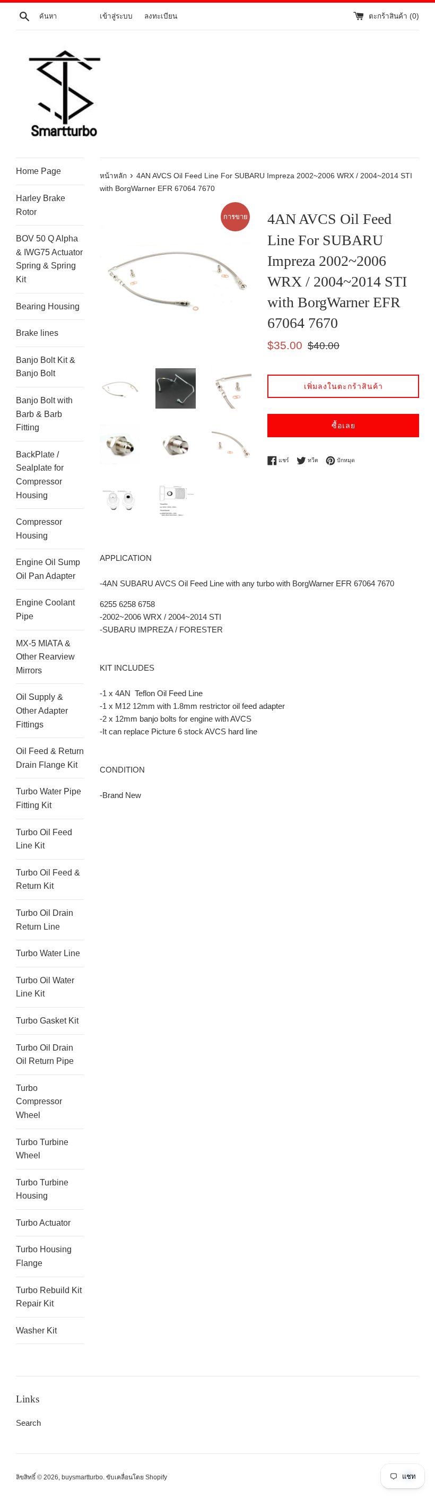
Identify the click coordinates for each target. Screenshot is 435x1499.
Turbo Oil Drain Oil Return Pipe (45, 1054)
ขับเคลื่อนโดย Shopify (136, 1477)
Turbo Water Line (48, 953)
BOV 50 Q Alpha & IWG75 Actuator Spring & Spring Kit (49, 259)
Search (28, 1422)
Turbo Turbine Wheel (42, 1149)
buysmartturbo (82, 1477)
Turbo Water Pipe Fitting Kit (48, 798)
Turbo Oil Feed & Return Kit (48, 879)
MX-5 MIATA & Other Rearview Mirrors (45, 657)
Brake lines (37, 332)
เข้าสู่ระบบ (116, 16)
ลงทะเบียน (160, 16)
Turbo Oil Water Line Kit (45, 987)
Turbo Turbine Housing (42, 1189)
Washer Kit (36, 1330)
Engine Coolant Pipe (45, 609)
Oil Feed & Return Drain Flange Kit (50, 758)
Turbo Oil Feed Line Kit (44, 839)
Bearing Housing (48, 306)
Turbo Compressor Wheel (39, 1102)
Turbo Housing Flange (44, 1256)
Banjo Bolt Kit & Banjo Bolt (45, 367)
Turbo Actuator (43, 1222)
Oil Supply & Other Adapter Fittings (42, 710)
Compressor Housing (39, 528)
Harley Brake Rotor (40, 205)
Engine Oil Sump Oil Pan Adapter (48, 569)
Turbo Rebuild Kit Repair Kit (49, 1297)
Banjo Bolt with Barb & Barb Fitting (44, 414)
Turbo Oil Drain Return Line (44, 919)
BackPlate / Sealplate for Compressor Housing (40, 475)
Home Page (38, 171)
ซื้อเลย (343, 425)
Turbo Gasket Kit (47, 1020)
